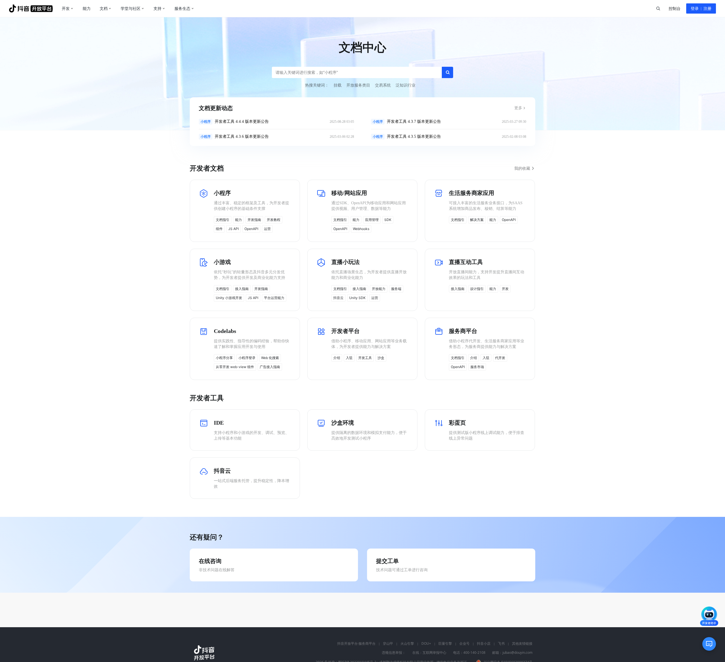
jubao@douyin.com (517, 652)
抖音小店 (484, 643)
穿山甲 (388, 643)
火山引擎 (407, 643)
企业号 (464, 643)
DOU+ (426, 643)
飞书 (501, 643)
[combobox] (658, 8)
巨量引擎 (445, 643)
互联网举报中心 (434, 652)
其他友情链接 (522, 643)
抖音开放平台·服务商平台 (356, 643)
